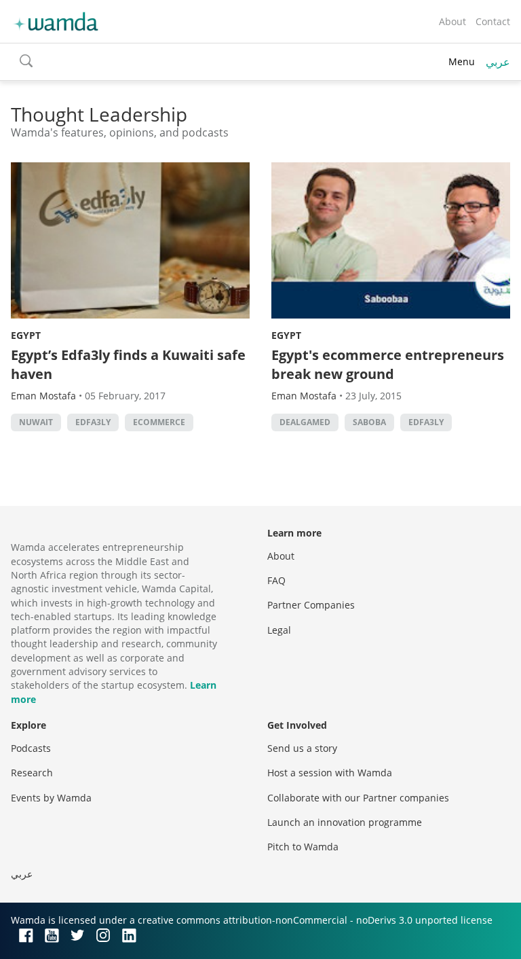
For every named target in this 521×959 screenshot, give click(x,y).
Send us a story (302, 748)
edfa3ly (93, 422)
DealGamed (304, 422)
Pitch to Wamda (303, 846)
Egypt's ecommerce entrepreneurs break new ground (387, 364)
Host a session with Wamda (329, 772)
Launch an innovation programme (344, 822)
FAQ (276, 580)
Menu (461, 61)
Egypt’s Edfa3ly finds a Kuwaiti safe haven (128, 364)
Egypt (26, 335)
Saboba (369, 422)
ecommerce (159, 422)
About (452, 21)
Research (32, 772)
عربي (498, 61)
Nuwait (36, 422)
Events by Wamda (51, 797)
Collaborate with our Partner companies (358, 797)
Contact (493, 21)
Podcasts (31, 748)
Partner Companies (311, 604)
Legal (279, 629)
